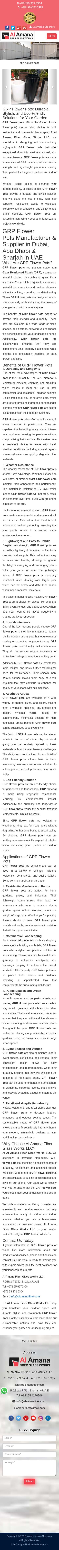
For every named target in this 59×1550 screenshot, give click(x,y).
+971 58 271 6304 (31, 3)
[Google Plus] (26, 1418)
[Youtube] (33, 1418)
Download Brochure (43, 26)
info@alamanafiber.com (30, 1401)
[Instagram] (41, 1418)
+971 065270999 (32, 7)
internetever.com (38, 1544)
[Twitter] (18, 1418)
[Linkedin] (48, 1418)
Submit (29, 1481)
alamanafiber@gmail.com (29, 1408)
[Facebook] (11, 1418)
